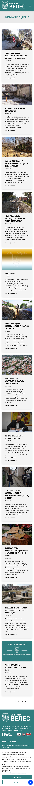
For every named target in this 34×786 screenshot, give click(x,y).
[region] (17, 767)
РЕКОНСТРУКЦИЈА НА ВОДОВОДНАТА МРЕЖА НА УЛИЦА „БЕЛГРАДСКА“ (15, 218)
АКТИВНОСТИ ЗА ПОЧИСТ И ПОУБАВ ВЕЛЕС (15, 109)
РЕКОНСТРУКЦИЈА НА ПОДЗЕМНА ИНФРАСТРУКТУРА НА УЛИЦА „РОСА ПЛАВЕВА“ (16, 55)
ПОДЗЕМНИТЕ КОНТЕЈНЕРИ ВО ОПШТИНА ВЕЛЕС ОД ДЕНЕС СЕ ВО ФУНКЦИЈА (16, 610)
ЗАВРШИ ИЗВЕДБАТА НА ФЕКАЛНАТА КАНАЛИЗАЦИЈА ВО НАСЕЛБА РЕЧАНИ (17, 163)
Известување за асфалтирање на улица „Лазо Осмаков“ (14, 381)
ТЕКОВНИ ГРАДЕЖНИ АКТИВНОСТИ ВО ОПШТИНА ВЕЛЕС (15, 667)
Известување (10, 273)
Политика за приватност (18, 773)
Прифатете (17, 777)
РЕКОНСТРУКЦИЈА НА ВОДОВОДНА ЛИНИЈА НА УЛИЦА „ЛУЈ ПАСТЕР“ (17, 326)
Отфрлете (17, 782)
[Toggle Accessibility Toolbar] (30, 782)
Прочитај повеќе (10, 78)
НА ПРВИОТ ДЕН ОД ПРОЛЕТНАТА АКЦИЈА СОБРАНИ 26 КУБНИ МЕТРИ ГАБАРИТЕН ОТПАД (16, 552)
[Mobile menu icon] (30, 6)
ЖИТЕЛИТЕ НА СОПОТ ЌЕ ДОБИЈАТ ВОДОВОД (14, 437)
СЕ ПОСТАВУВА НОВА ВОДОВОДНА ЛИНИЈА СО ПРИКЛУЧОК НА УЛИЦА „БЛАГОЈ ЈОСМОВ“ (17, 494)
